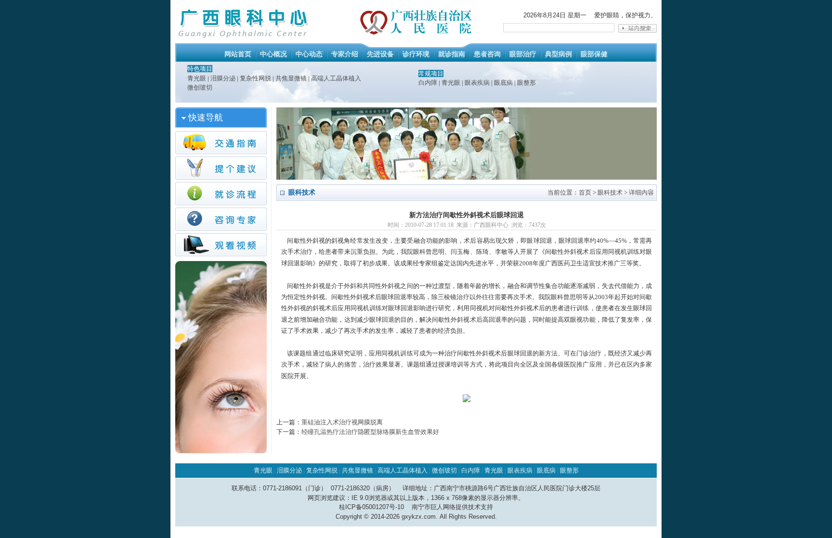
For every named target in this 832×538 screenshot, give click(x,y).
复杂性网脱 (255, 78)
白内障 (427, 82)
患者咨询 (487, 54)
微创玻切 (199, 87)
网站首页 (237, 54)
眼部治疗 (522, 54)
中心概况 (273, 54)
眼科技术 (610, 192)
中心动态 (309, 54)
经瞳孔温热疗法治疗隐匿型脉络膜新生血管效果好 (370, 431)
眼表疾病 (477, 82)
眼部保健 (594, 54)
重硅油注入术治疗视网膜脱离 (342, 422)
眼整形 (526, 82)
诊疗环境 (416, 54)
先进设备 (380, 54)
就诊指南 (451, 54)
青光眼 (196, 78)
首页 (585, 192)
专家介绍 (344, 54)
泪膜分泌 (222, 78)
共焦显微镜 (291, 78)
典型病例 (558, 54)
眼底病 (503, 82)
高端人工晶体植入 (336, 78)
